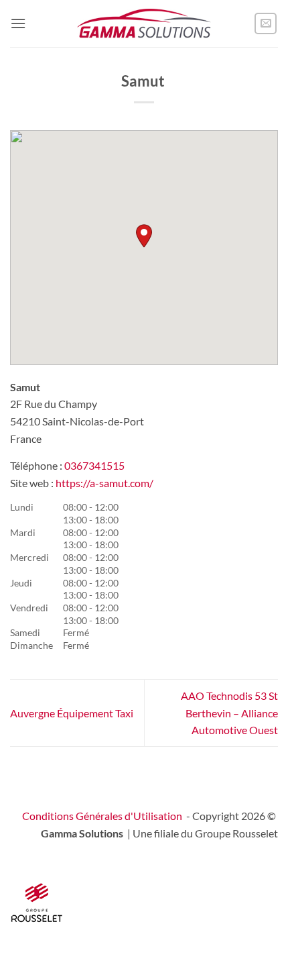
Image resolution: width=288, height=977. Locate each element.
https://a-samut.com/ (104, 482)
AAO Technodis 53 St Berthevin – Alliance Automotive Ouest (229, 712)
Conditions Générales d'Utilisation (102, 815)
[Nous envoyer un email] (266, 24)
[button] (18, 23)
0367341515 (94, 465)
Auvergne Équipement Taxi (71, 713)
